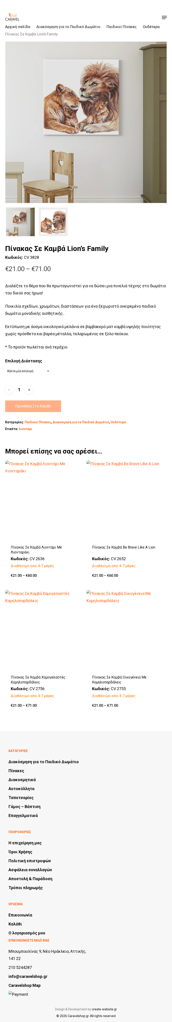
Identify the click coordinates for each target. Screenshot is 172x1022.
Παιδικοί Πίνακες (122, 27)
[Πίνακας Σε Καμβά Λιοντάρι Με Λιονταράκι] (44, 500)
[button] (164, 17)
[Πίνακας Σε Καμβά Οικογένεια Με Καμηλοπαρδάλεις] (126, 629)
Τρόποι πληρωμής (26, 887)
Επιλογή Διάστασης (23, 361)
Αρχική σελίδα (17, 27)
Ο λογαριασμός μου (27, 933)
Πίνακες (16, 770)
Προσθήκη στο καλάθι (33, 406)
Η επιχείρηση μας (25, 843)
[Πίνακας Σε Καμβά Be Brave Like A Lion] (126, 500)
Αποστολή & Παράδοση (30, 878)
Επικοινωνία (20, 915)
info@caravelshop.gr (28, 976)
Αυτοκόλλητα (21, 788)
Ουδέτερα (151, 27)
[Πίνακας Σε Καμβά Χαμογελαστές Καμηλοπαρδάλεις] (44, 629)
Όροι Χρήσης (20, 851)
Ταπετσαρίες (21, 797)
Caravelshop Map (25, 985)
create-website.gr (104, 1009)
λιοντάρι (25, 429)
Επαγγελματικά (23, 815)
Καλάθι (15, 924)
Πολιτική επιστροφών (30, 860)
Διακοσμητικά (22, 779)
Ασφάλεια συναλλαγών (30, 869)
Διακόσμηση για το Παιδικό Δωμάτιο (68, 27)
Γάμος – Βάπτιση (25, 806)
